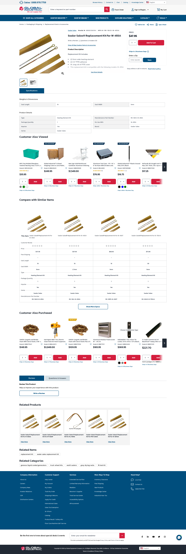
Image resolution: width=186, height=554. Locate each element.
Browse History (97, 2)
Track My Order (50, 491)
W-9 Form (48, 511)
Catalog (125, 2)
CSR (21, 495)
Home (21, 24)
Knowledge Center (137, 2)
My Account (49, 483)
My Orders (48, 487)
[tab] (31, 90)
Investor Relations (26, 491)
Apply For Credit (50, 499)
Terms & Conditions (88, 551)
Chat (118, 2)
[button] (156, 2)
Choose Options (153, 154)
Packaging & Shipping (34, 24)
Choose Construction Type (129, 330)
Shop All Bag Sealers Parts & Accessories (82, 45)
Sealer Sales (72, 30)
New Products (99, 487)
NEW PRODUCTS (102, 18)
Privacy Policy (104, 540)
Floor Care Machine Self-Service (55, 523)
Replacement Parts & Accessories (56, 24)
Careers (22, 483)
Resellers (72, 487)
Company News (25, 487)
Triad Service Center (76, 495)
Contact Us (109, 2)
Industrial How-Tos (101, 495)
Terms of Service (115, 540)
